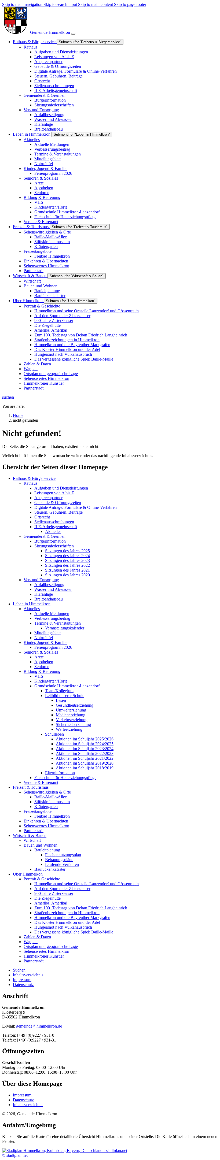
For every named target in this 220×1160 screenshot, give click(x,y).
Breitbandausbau (48, 599)
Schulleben (54, 734)
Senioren (41, 666)
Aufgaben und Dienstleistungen (61, 488)
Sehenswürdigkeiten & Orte (47, 792)
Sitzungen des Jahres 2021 (67, 570)
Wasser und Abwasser (53, 589)
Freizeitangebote (38, 811)
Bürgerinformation (50, 541)
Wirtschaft (32, 840)
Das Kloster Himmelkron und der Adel (67, 922)
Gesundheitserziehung (74, 705)
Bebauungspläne (59, 859)
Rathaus (30, 483)
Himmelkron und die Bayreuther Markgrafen (72, 917)
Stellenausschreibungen (54, 522)
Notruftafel (43, 637)
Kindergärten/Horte (50, 681)
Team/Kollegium (59, 690)
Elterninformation (60, 772)
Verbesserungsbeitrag (52, 618)
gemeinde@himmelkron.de (39, 1026)
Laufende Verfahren (62, 864)
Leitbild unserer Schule (64, 695)
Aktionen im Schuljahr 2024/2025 (84, 744)
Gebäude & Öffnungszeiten (57, 502)
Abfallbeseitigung (49, 584)
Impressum (22, 1095)
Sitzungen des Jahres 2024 (67, 555)
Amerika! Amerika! (50, 903)
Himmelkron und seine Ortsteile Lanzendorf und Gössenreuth (86, 883)
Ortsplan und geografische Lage (51, 946)
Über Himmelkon (28, 874)
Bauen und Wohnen (40, 845)
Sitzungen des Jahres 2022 (67, 565)
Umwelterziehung (71, 710)
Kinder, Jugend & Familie (45, 642)
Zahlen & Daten (37, 937)
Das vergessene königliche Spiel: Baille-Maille (73, 932)
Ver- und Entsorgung (41, 579)
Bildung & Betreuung (42, 671)
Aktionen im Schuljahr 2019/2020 (84, 763)
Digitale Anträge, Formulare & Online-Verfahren (75, 507)
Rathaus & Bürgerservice (34, 478)
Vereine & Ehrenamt (41, 782)
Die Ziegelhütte (47, 898)
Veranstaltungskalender (64, 628)
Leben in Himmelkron (31, 604)
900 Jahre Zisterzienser (53, 893)
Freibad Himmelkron (52, 816)
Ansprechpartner (48, 497)
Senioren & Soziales (41, 652)
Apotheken (43, 661)
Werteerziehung (69, 729)
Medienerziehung (70, 715)
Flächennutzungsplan (63, 855)
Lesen (61, 700)
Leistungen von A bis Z (54, 493)
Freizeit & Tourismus (31, 787)
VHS (38, 676)
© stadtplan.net (15, 1155)
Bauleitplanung (47, 850)
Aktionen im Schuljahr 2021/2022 (84, 758)
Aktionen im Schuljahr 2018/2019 (84, 768)
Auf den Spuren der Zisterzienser (62, 888)
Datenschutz (23, 1100)
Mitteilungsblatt (47, 633)
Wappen (31, 941)
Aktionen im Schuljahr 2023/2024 (84, 748)
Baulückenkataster (49, 869)
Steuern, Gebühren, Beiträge (58, 512)
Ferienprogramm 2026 (53, 647)
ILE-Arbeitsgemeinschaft (55, 526)
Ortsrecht (42, 517)
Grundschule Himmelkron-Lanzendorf (67, 686)
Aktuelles (53, 531)
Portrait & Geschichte (42, 879)
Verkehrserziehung (71, 719)
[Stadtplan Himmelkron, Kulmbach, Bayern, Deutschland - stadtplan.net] (64, 1150)
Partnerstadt (33, 830)
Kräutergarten (46, 806)
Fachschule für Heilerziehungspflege (65, 777)
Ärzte (39, 657)
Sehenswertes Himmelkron (46, 826)
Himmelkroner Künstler (44, 956)
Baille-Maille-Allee (50, 797)
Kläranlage (43, 594)
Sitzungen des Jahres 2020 (67, 575)
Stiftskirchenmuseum (52, 801)
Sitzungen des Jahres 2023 (67, 560)
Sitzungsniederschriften (54, 546)
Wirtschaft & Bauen (29, 835)
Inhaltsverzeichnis (28, 1104)
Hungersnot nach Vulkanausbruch (63, 927)
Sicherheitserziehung (73, 724)
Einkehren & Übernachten (46, 821)
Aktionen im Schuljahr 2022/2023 (84, 753)
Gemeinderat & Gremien (44, 536)
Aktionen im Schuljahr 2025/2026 (84, 739)
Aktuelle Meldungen (51, 613)
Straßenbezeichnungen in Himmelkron (67, 912)
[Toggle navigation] (73, 34)
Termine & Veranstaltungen (57, 623)
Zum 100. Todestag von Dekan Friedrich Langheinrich (80, 908)
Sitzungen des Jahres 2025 (67, 551)
